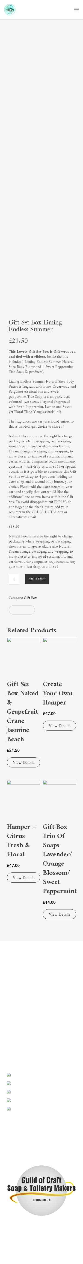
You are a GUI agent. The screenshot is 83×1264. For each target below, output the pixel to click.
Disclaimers (15, 972)
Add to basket (37, 579)
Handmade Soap (19, 1025)
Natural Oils (16, 1039)
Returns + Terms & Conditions (30, 993)
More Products (18, 1045)
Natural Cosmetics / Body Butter (31, 1032)
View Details (23, 762)
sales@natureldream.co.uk (26, 1148)
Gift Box (30, 598)
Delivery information (22, 979)
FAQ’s (11, 986)
